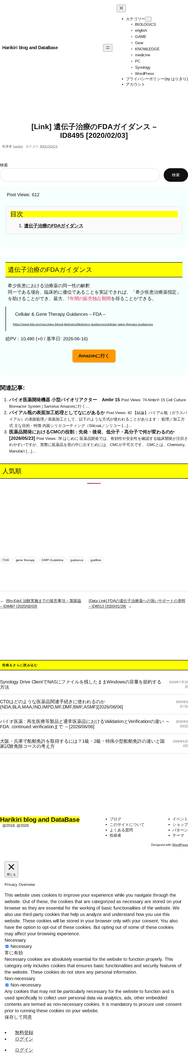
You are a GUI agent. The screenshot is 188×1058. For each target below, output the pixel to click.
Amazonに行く (94, 355)
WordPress (180, 845)
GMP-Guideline (52, 560)
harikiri (18, 146)
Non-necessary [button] (20, 978)
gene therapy (25, 560)
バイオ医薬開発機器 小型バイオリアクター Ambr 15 (64, 399)
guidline (95, 560)
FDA (6, 560)
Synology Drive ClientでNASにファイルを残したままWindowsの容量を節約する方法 (80, 684)
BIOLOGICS (49, 146)
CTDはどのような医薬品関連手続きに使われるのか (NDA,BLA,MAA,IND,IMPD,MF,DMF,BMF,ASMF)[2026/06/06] (61, 704)
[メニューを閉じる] (121, 8)
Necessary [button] (15, 940)
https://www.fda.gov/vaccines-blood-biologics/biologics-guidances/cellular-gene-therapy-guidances (83, 324)
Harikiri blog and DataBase (30, 47)
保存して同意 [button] (18, 1017)
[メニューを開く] (107, 48)
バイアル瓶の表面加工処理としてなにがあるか (57, 412)
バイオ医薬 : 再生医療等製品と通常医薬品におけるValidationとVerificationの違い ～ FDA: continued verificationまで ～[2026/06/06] (85, 724)
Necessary (21, 946)
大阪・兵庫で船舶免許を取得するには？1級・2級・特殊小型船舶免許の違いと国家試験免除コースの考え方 (82, 744)
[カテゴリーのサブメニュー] (148, 19)
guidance (76, 560)
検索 (4, 165)
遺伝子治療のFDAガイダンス (53, 225)
